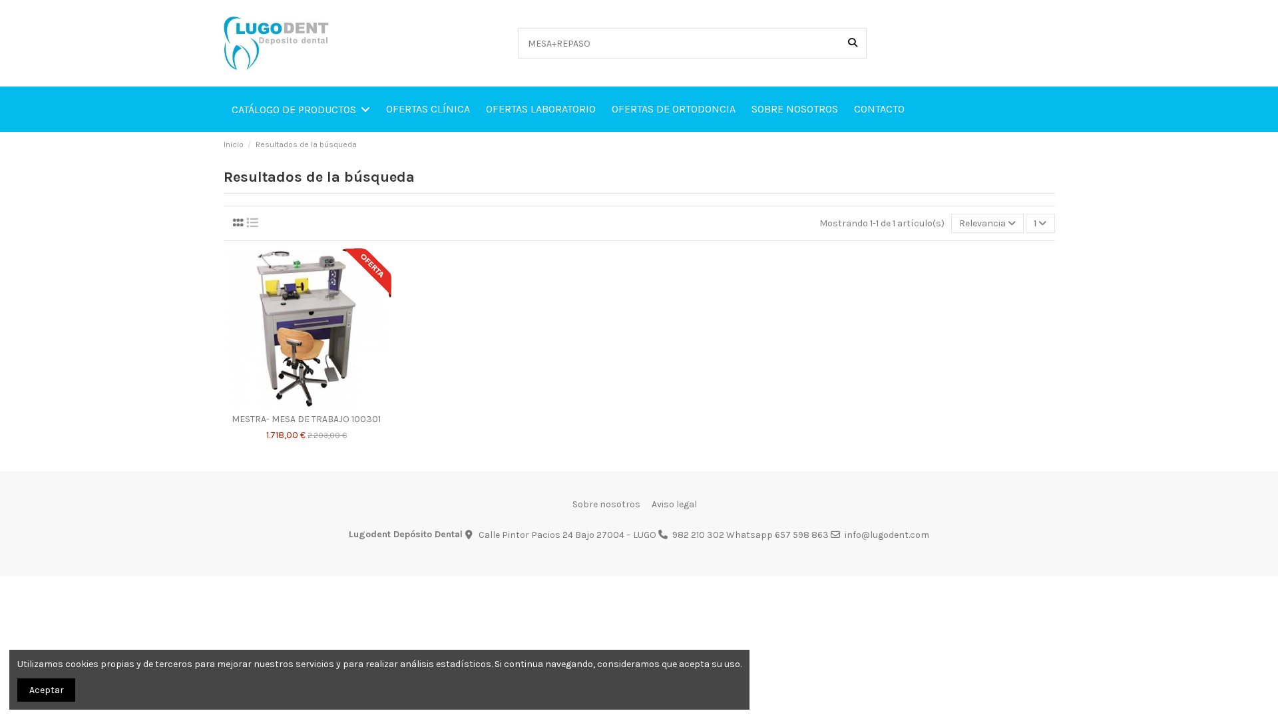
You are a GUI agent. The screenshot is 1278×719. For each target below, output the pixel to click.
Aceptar (46, 690)
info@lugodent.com (887, 535)
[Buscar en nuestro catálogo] (853, 43)
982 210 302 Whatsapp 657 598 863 (750, 535)
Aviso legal (674, 504)
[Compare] (305, 402)
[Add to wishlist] (287, 402)
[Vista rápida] (325, 402)
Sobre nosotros (606, 504)
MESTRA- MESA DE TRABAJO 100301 (306, 419)
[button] (301, 109)
